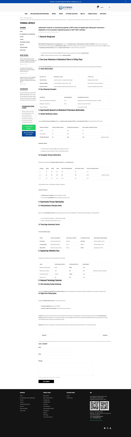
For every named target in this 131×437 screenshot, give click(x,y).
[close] (125, 1)
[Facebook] (104, 428)
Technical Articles (27, 17)
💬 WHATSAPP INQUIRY (28, 127)
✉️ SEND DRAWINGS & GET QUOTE (29, 133)
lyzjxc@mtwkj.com (97, 417)
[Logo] (65, 7)
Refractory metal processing (96, 420)
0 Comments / (42, 32)
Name (40, 347)
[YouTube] (110, 428)
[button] (97, 7)
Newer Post (105, 335)
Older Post (44, 335)
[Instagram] (107, 428)
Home (21, 17)
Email (40, 354)
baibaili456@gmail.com (98, 416)
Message (40, 360)
